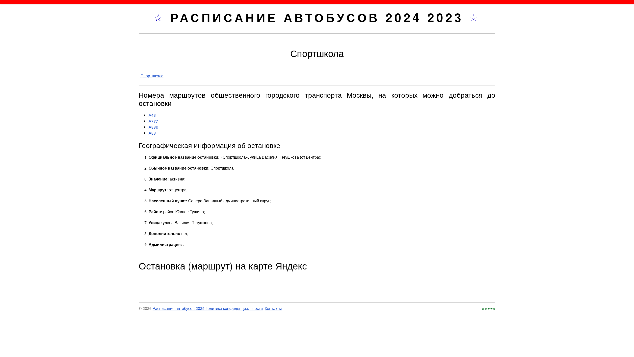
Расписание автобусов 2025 (179, 308)
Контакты (273, 308)
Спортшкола (151, 76)
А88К (153, 127)
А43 (152, 115)
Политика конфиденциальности (234, 308)
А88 (152, 133)
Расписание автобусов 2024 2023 (319, 17)
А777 (153, 121)
